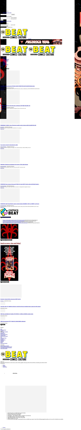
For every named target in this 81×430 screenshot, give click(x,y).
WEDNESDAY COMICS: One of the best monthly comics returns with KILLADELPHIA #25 (18, 125)
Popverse (2, 338)
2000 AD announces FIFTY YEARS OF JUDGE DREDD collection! (12, 321)
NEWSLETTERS (5, 64)
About (4, 365)
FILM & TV (5, 58)
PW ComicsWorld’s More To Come (6, 346)
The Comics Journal (3, 343)
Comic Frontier (5, 331)
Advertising (5, 366)
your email (13, 24)
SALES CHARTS (5, 61)
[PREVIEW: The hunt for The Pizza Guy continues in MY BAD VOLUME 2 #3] (10, 103)
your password (13, 18)
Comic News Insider (3, 348)
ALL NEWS (4, 63)
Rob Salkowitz (2, 339)
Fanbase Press (2, 333)
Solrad (1, 342)
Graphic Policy (2, 335)
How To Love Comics (4, 336)
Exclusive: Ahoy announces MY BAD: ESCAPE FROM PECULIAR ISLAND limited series (17, 86)
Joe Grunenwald (3, 107)
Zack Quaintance (3, 146)
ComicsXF (2, 332)
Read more (2, 89)
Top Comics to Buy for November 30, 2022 (9, 144)
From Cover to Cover (3, 334)
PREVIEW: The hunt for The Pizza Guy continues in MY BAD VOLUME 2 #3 (15, 105)
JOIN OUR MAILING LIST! (7, 12)
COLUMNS (4, 62)
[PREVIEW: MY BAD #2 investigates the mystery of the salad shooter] (10, 162)
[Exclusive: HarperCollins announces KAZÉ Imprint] (11, 297)
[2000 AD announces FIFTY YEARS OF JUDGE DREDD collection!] (2, 319)
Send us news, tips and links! (10, 243)
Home (1, 66)
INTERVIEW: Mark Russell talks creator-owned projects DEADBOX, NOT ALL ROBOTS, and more (19, 203)
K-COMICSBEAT (5, 60)
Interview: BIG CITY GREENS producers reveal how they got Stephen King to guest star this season (20, 306)
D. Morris (2, 300)
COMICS (4, 57)
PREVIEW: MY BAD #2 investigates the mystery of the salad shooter (14, 164)
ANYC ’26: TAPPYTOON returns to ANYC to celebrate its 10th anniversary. (15, 222)
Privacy (4, 427)
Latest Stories (7, 217)
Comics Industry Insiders (4, 345)
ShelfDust (2, 340)
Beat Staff (2, 127)
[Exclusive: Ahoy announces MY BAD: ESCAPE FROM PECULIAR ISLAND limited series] (10, 84)
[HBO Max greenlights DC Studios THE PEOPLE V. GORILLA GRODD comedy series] (2, 312)
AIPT (1, 329)
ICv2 (1, 337)
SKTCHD (1, 341)
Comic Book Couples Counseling (6, 347)
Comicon (2, 330)
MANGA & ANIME (6, 59)
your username (14, 17)
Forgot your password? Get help (5, 21)
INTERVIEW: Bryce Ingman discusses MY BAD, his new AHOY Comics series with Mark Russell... (19, 184)
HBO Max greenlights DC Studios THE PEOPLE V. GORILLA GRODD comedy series (16, 314)
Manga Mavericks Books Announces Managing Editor (12, 221)
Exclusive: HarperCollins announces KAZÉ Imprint (10, 299)
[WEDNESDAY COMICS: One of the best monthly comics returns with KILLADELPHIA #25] (10, 123)
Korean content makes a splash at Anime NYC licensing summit (14, 220)
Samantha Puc (2, 87)
